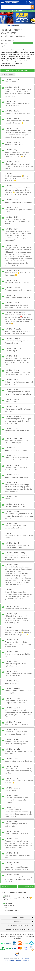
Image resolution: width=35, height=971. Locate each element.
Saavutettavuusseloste (22, 960)
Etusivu (3, 25)
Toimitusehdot (25, 958)
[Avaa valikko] (2, 2)
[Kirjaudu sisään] (26, 2)
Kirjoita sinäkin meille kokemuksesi (17, 70)
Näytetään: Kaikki (7, 75)
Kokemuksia (10, 25)
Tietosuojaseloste (9, 960)
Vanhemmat (29, 886)
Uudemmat (5, 886)
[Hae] (32, 7)
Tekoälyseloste (17, 963)
